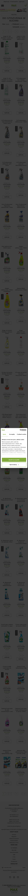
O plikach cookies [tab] (21, 434)
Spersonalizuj (13, 464)
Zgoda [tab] (4, 434)
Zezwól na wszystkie (14, 459)
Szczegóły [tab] (12, 434)
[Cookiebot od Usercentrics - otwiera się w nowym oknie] (20, 430)
